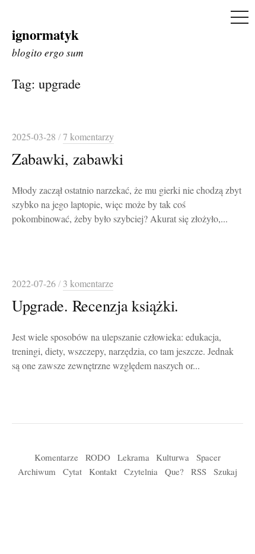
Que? (174, 471)
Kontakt (103, 471)
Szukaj (225, 471)
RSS (198, 471)
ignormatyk (45, 34)
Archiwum (37, 471)
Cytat (72, 471)
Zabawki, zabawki (67, 158)
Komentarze (56, 457)
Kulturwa (172, 457)
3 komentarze (88, 283)
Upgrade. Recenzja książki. (95, 305)
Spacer (208, 457)
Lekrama (133, 457)
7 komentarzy (88, 136)
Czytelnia (141, 471)
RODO (97, 457)
